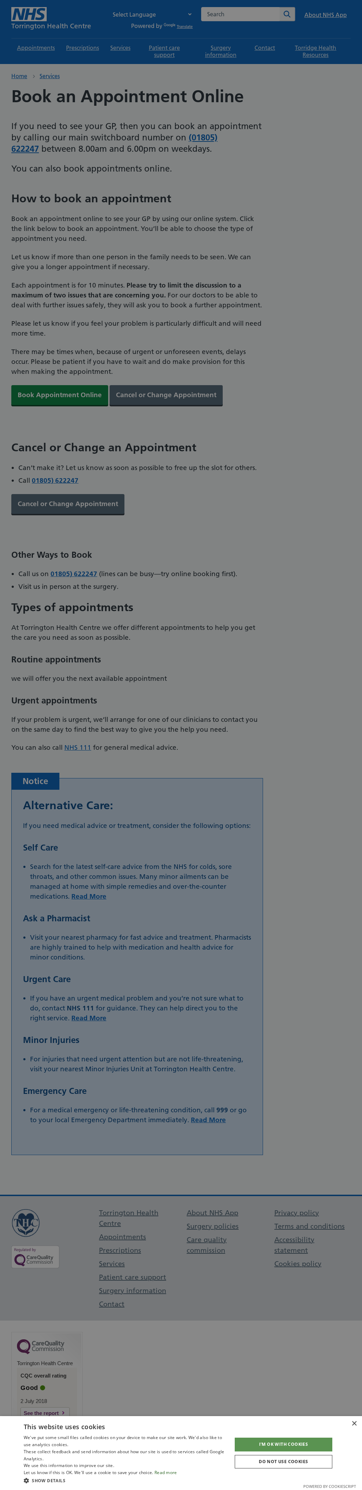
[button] (125, 1480)
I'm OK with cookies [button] (283, 1444)
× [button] (354, 1423)
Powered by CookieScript (329, 1486)
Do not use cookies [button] (283, 1462)
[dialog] (181, 1453)
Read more (165, 1472)
